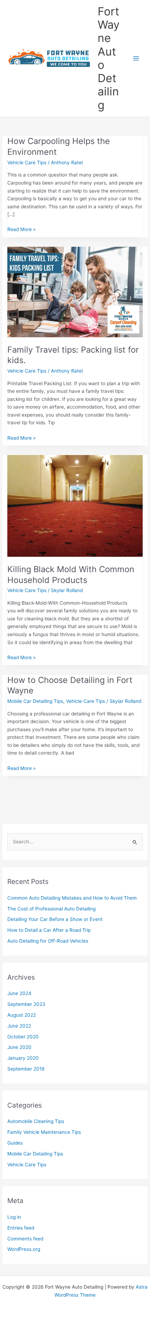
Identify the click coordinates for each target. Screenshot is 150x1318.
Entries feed (20, 1228)
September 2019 (26, 1069)
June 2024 (19, 993)
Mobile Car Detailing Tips (35, 701)
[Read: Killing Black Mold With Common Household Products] (75, 506)
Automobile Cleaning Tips (35, 1121)
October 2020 (23, 1036)
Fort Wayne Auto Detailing (109, 58)
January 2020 (23, 1058)
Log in (14, 1217)
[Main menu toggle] (136, 58)
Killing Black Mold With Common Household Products (70, 574)
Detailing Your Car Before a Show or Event (55, 919)
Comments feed (25, 1238)
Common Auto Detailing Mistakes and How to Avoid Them (72, 898)
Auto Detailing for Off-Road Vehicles (47, 941)
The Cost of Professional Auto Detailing (51, 909)
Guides (15, 1143)
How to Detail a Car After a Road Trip (49, 930)
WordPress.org (23, 1249)
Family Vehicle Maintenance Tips (44, 1132)
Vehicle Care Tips (26, 162)
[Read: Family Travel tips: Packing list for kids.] (75, 291)
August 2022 (21, 1015)
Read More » (21, 229)
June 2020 (19, 1047)
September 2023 (26, 1004)
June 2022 (19, 1026)
